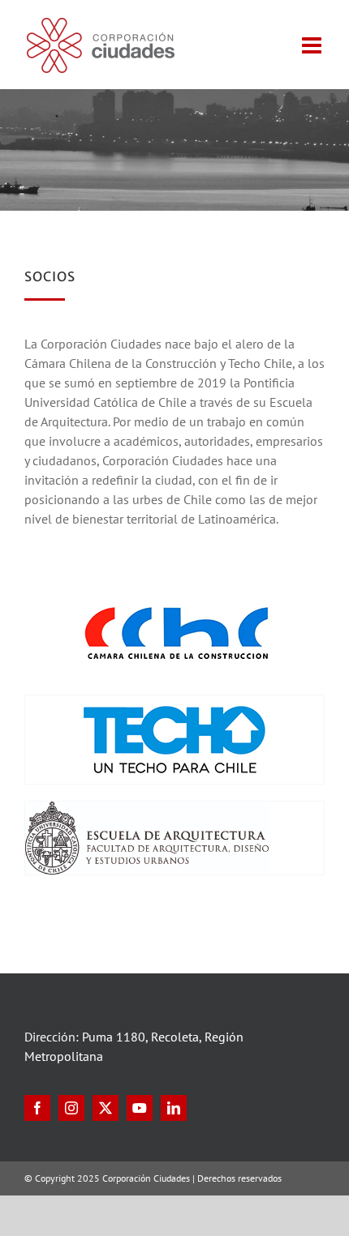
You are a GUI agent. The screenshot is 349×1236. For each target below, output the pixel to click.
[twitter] (105, 1108)
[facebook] (37, 1108)
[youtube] (140, 1108)
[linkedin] (174, 1108)
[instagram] (71, 1108)
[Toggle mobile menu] (313, 45)
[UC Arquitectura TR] (147, 808)
